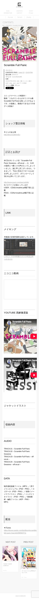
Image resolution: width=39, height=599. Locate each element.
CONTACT (19, 13)
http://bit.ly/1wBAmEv (12, 135)
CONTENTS (19, 11)
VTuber (31, 13)
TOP (3, 25)
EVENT (31, 11)
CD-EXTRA (29, 72)
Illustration (5, 570)
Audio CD (21, 72)
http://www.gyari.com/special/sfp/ (16, 182)
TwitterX (19, 17)
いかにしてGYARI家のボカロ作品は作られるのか (18, 258)
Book (22, 577)
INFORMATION (8, 13)
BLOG (8, 11)
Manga (25, 577)
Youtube (10, 17)
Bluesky (29, 17)
